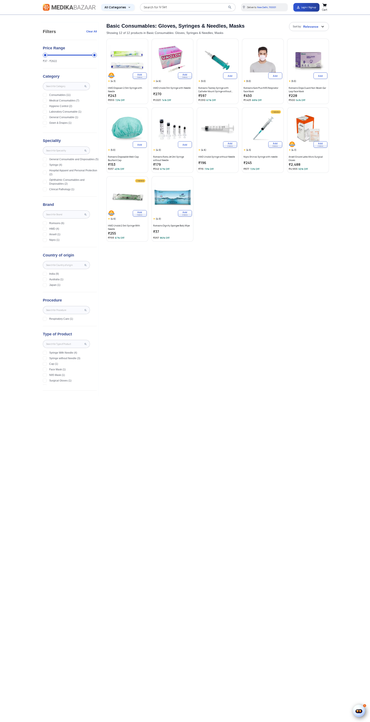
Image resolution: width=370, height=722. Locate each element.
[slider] (45, 55)
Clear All (91, 31)
